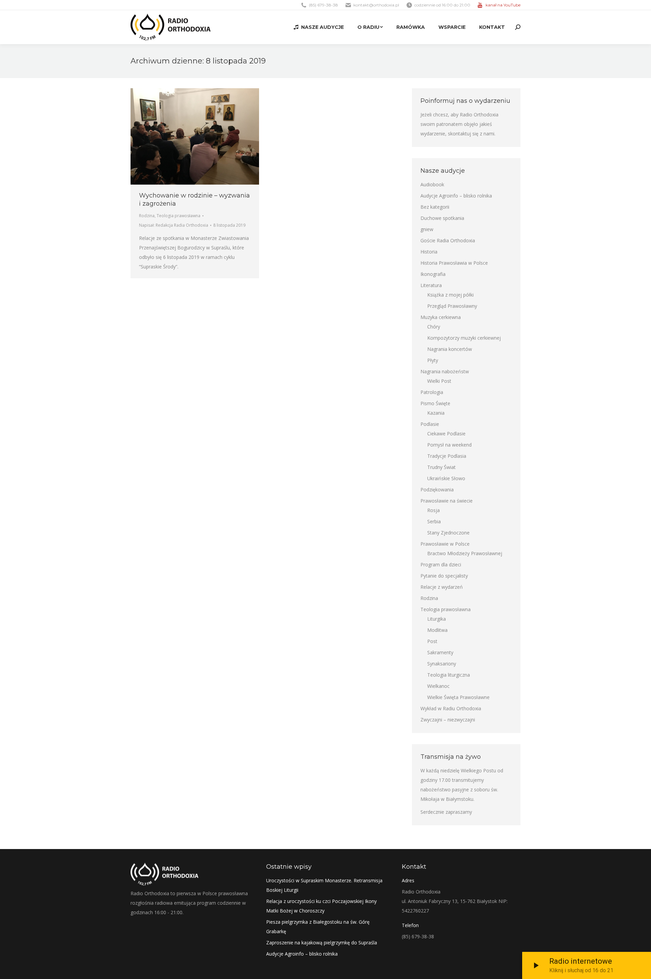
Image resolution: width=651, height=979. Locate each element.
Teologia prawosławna (178, 216)
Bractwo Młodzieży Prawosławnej (464, 553)
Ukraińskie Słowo (446, 478)
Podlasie (429, 424)
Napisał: (173, 225)
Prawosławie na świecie (446, 500)
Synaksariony (441, 663)
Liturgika (436, 619)
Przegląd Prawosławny (452, 306)
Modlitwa (437, 630)
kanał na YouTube (503, 4)
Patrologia (431, 392)
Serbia (434, 521)
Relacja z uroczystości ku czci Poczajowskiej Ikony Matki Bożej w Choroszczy (321, 906)
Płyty (432, 360)
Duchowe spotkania (442, 218)
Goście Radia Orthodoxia (447, 240)
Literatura (431, 285)
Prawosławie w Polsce (445, 544)
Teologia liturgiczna (448, 675)
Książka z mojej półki (450, 294)
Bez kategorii (434, 207)
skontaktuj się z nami (471, 133)
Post (432, 641)
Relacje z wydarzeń (441, 587)
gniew (426, 229)
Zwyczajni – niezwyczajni (447, 719)
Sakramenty (440, 652)
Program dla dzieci (440, 564)
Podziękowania (437, 489)
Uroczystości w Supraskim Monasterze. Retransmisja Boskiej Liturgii (324, 885)
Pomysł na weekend (449, 444)
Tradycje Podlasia (446, 456)
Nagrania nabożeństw (444, 371)
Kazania (436, 413)
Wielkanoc (438, 686)
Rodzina (147, 216)
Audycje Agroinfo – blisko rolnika (456, 195)
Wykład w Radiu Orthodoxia (450, 708)
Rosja (433, 510)
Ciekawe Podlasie (446, 433)
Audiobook (432, 184)
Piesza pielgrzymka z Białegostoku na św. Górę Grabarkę (318, 927)
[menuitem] (318, 27)
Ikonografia (433, 274)
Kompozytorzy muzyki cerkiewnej (464, 338)
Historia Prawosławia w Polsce (454, 263)
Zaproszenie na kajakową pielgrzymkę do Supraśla (321, 942)
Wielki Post (439, 381)
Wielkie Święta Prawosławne (458, 697)
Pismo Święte (435, 403)
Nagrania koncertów (449, 349)
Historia (428, 251)
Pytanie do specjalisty (444, 575)
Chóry (433, 326)
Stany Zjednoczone (448, 532)
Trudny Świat (441, 467)
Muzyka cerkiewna (440, 317)
